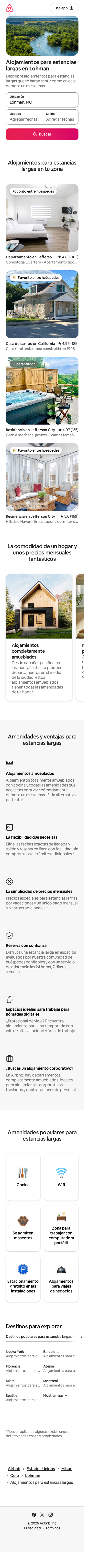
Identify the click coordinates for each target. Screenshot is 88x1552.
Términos (52, 1528)
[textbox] (24, 119)
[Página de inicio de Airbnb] (9, 8)
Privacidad (32, 1528)
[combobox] (42, 102)
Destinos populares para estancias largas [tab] (39, 1336)
